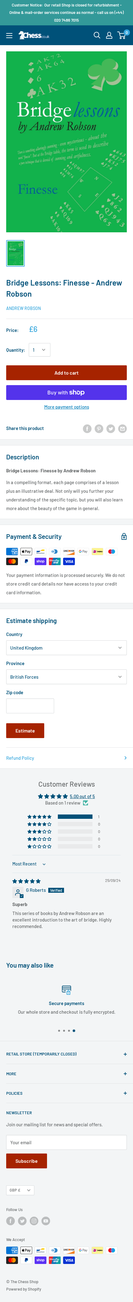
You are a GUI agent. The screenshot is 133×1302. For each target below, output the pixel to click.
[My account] (109, 35)
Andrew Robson (23, 308)
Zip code (14, 692)
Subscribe (26, 1161)
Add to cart (66, 373)
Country (14, 634)
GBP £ (15, 1190)
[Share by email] (122, 428)
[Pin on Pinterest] (99, 428)
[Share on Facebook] (87, 428)
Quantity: (15, 350)
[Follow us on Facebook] (10, 1221)
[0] (122, 35)
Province (15, 663)
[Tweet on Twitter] (110, 428)
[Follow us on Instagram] (34, 1221)
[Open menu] (9, 35)
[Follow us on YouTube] (45, 1221)
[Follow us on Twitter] (22, 1221)
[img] (26, 881)
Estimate (25, 730)
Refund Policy (20, 758)
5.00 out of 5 (82, 796)
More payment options (66, 407)
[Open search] (97, 35)
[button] (40, 816)
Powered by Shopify (23, 1289)
